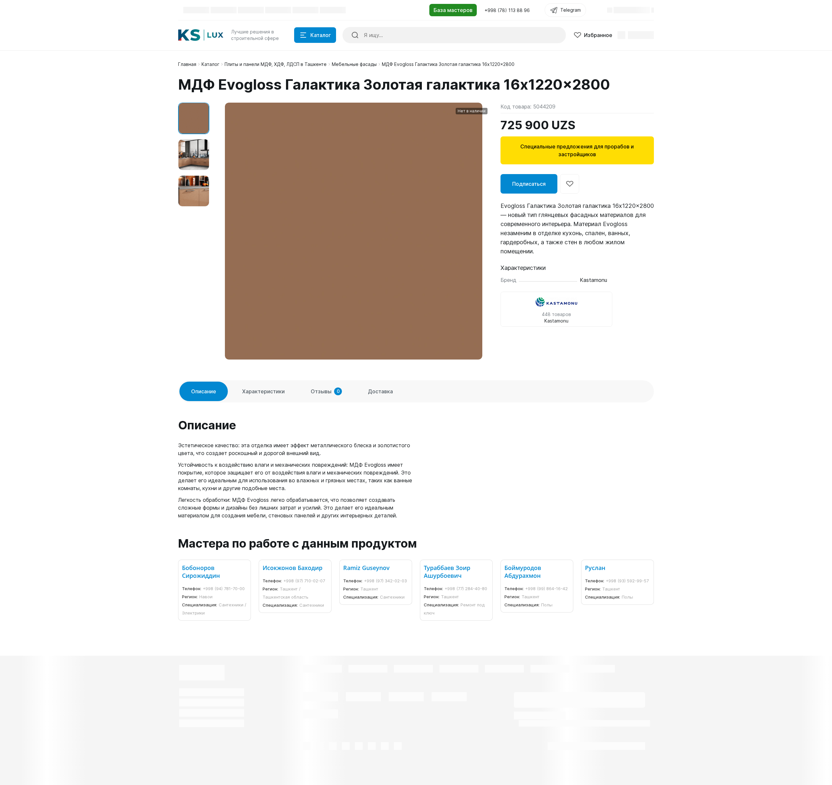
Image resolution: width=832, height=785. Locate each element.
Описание (203, 391)
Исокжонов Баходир (292, 568)
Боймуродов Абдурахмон (522, 571)
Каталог (210, 64)
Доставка (380, 391)
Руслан (595, 568)
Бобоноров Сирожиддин (201, 571)
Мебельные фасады (354, 64)
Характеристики (263, 391)
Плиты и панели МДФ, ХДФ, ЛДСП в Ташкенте (276, 64)
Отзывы (325, 391)
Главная (187, 64)
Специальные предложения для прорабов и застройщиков (577, 150)
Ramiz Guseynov (366, 568)
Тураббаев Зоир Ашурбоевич (447, 571)
